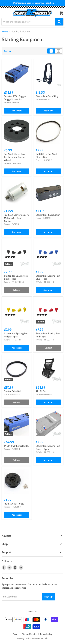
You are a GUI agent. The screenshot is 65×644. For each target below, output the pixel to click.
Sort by (7, 51)
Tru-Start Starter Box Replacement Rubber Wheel (14, 157)
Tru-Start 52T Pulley (14, 503)
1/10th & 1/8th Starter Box (16, 445)
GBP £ (31, 611)
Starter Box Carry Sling (47, 96)
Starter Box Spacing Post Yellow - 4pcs (16, 335)
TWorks (39, 99)
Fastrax (7, 102)
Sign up (48, 596)
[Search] (59, 21)
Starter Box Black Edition (48, 214)
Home (5, 31)
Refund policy (46, 634)
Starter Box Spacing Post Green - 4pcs (48, 447)
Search (16, 634)
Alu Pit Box (41, 391)
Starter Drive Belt (12, 391)
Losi (5, 394)
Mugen (38, 218)
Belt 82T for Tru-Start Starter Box (46, 156)
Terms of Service (29, 634)
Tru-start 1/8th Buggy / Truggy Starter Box (15, 98)
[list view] (58, 51)
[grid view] (51, 51)
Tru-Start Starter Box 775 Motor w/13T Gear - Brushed (16, 217)
